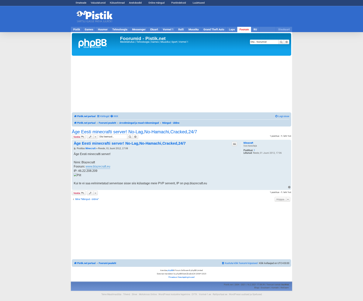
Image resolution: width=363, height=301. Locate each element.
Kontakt (275, 287)
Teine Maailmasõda (111, 294)
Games (89, 29)
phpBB (170, 270)
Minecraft (248, 143)
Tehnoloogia (119, 29)
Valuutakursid (98, 2)
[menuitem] (114, 116)
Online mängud (156, 2)
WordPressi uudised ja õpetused (245, 294)
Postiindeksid (178, 2)
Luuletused (198, 2)
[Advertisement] (203, 16)
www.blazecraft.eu (98, 166)
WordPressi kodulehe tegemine (174, 294)
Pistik (76, 29)
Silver (134, 294)
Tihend (126, 294)
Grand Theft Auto (213, 29)
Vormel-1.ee (205, 294)
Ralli (181, 29)
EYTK (194, 294)
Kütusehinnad (117, 2)
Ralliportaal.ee (220, 294)
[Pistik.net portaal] (96, 44)
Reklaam (285, 287)
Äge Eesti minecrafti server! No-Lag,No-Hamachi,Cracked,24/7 (134, 132)
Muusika (193, 29)
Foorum (244, 29)
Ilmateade (81, 2)
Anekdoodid (135, 2)
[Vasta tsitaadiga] (234, 144)
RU (255, 29)
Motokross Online (148, 294)
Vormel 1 (168, 29)
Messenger (139, 29)
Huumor (103, 29)
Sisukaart (284, 29)
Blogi (256, 287)
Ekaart (154, 29)
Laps (232, 29)
